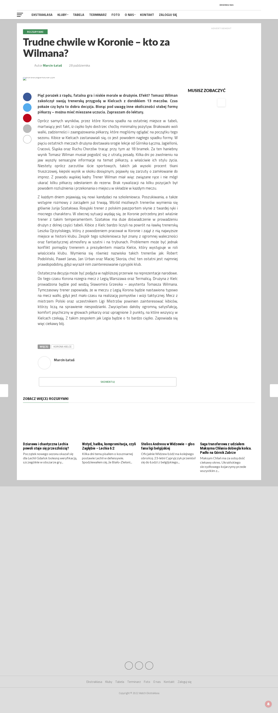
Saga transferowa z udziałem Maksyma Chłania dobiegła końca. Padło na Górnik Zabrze (226, 448)
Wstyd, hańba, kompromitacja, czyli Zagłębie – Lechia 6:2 (109, 446)
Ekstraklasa (42, 14)
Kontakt (147, 14)
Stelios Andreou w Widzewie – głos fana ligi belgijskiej (167, 446)
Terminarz (98, 14)
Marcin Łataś (52, 65)
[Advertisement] (221, 56)
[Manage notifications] (268, 704)
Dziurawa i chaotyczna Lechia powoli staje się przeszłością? (46, 446)
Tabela (78, 14)
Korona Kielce (63, 346)
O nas (129, 14)
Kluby (62, 14)
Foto (116, 14)
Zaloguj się (168, 14)
